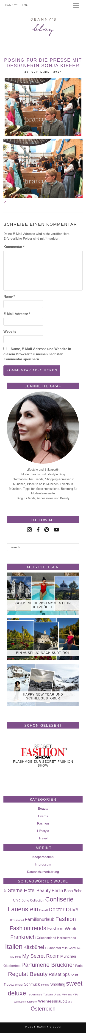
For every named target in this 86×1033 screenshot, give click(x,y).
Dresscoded (17, 920)
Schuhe (45, 984)
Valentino (67, 994)
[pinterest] (46, 529)
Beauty (43, 808)
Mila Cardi (69, 948)
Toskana (48, 994)
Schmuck (32, 984)
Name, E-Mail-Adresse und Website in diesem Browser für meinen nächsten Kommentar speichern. (37, 354)
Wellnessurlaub (51, 1001)
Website (9, 331)
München (68, 956)
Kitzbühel (33, 947)
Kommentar (14, 247)
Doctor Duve (63, 909)
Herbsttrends (66, 938)
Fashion (43, 823)
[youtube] (56, 529)
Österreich (43, 1009)
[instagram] (29, 529)
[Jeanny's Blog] (43, 25)
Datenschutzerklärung (43, 872)
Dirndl (43, 910)
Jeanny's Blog (49, 1026)
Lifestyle (43, 831)
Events (43, 816)
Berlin (57, 890)
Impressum (43, 864)
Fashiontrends (28, 928)
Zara (68, 1001)
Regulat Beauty (28, 974)
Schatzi (19, 984)
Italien (13, 946)
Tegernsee (34, 994)
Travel (43, 838)
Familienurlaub (39, 919)
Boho (68, 890)
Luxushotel (53, 948)
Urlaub (57, 994)
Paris (79, 965)
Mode (18, 956)
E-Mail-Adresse (16, 314)
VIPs (75, 994)
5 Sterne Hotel (20, 890)
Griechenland (46, 938)
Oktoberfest (11, 965)
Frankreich (23, 937)
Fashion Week (61, 928)
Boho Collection (33, 900)
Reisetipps (59, 974)
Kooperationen (43, 857)
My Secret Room (40, 956)
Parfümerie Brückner (47, 965)
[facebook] (38, 529)
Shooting (57, 984)
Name (9, 296)
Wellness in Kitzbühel (25, 1001)
